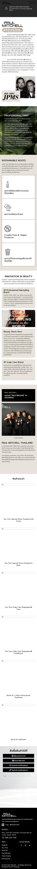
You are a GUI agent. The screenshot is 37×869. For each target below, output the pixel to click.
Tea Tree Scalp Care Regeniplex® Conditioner (18, 652)
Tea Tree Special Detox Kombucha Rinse (18, 564)
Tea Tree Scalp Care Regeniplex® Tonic (18, 608)
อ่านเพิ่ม (18, 526)
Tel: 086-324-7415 (9, 837)
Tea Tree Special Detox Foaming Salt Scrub (18, 520)
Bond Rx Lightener (18, 740)
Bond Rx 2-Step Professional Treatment (18, 696)
